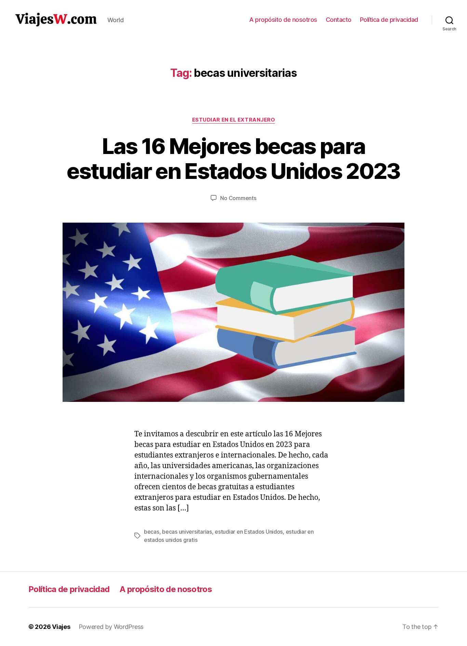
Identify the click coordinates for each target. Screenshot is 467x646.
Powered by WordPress (111, 626)
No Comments (238, 198)
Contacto (338, 19)
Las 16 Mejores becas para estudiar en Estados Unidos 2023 (233, 158)
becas (151, 531)
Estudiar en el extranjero (233, 120)
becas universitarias (187, 531)
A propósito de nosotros (283, 19)
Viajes (61, 626)
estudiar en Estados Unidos (249, 531)
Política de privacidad (389, 19)
